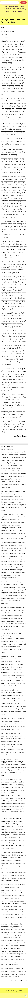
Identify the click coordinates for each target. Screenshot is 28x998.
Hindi (2, 27)
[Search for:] (9, 3)
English (3, 442)
